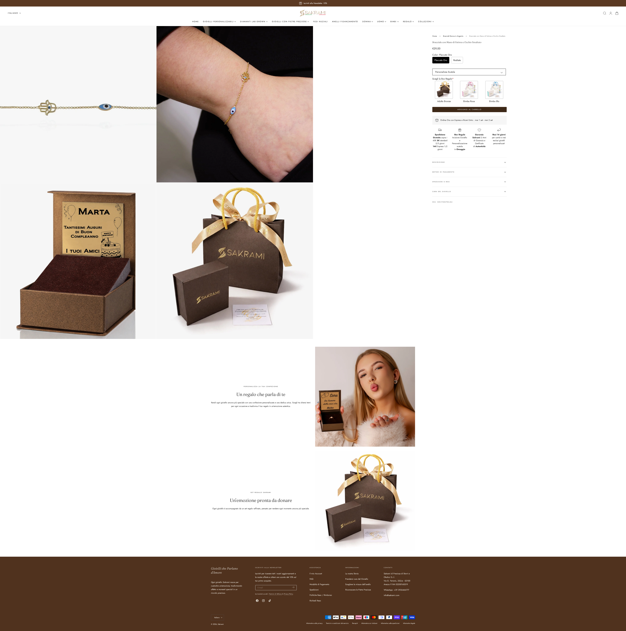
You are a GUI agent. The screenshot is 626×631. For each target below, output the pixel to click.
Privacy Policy (288, 594)
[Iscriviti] (293, 587)
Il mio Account (316, 573)
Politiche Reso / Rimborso (321, 595)
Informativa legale (409, 623)
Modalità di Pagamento (319, 584)
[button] (604, 13)
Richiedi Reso (315, 600)
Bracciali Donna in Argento (453, 36)
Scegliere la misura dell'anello (358, 584)
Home (434, 36)
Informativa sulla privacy (314, 623)
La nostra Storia (351, 573)
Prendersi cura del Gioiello (356, 579)
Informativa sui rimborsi (369, 623)
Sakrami (221, 624)
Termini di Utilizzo (275, 594)
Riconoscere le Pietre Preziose (358, 589)
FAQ (311, 579)
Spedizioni (314, 589)
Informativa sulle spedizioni (390, 623)
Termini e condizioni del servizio (337, 623)
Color (442, 54)
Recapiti (355, 623)
